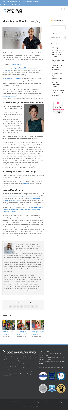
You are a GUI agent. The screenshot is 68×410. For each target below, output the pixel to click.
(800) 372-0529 (59, 367)
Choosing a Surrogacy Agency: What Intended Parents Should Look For (58, 52)
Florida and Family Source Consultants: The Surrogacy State (37, 332)
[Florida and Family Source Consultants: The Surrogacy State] (38, 321)
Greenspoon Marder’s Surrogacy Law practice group (20, 196)
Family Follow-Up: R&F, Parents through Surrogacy (23, 332)
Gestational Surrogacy (8, 368)
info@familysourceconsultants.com (32, 1)
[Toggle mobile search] (61, 9)
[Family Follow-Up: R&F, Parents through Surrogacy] (23, 321)
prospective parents (14, 374)
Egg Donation (31, 366)
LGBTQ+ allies (16, 64)
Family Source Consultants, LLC (11, 357)
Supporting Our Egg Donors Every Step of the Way (57, 76)
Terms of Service (50, 402)
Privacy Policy (58, 402)
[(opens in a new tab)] (8, 321)
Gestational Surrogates (27, 374)
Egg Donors (8, 376)
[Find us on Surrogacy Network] (58, 102)
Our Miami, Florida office (11, 79)
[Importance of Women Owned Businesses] (52, 388)
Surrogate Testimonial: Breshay (56, 84)
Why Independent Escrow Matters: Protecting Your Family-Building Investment (58, 65)
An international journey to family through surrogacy (8, 332)
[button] (3, 328)
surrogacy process (9, 96)
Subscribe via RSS (58, 21)
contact (26, 184)
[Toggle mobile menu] (65, 9)
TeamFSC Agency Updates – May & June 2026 (58, 93)
